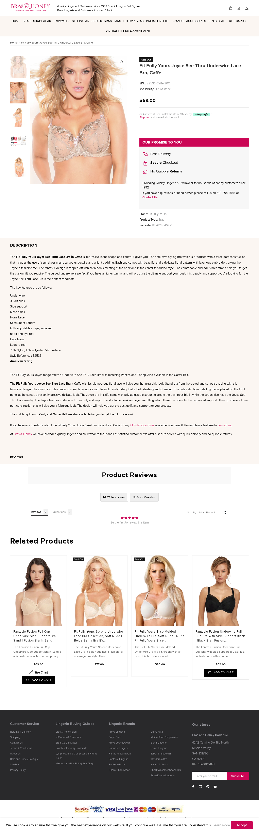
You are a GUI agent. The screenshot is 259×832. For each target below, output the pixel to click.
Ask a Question (146, 497)
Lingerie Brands (122, 723)
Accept (242, 825)
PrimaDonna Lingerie (162, 775)
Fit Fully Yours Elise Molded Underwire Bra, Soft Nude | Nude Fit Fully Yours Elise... (159, 636)
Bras (161, 219)
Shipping (144, 117)
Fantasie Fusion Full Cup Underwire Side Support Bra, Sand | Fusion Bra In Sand (35, 636)
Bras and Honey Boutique (24, 759)
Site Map (15, 764)
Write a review (116, 497)
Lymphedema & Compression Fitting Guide (76, 756)
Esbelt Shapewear (161, 753)
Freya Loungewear (119, 742)
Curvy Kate (157, 731)
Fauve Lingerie (159, 748)
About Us (15, 753)
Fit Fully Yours (158, 214)
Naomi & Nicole (159, 764)
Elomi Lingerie (159, 742)
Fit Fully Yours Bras (142, 425)
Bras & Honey (23, 434)
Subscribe (238, 776)
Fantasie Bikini (117, 764)
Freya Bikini (115, 737)
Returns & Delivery (20, 731)
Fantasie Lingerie (118, 759)
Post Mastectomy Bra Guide (71, 748)
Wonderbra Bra (159, 759)
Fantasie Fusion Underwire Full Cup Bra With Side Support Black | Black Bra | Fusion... (220, 636)
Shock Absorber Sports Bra (166, 770)
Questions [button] (59, 512)
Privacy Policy (17, 770)
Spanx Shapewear (119, 770)
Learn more (221, 825)
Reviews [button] (36, 512)
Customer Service (24, 723)
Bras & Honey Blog (66, 731)
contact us (224, 425)
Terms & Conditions (21, 748)
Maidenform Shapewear (164, 737)
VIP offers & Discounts (68, 737)
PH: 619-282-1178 (203, 764)
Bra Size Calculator (66, 742)
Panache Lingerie (118, 748)
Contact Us (150, 197)
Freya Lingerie (117, 731)
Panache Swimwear (120, 753)
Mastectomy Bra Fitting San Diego (75, 763)
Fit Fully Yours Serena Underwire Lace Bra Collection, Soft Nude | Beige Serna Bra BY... (98, 636)
